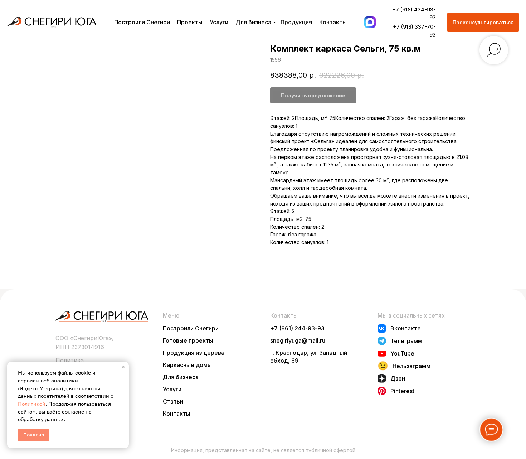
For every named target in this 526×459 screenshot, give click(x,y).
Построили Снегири (142, 22)
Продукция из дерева (193, 352)
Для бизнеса (253, 22)
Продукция (296, 22)
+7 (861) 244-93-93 (297, 328)
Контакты (333, 22)
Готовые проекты (188, 340)
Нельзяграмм (411, 365)
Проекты (190, 22)
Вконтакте (405, 328)
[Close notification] (123, 367)
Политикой (31, 404)
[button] (483, 22)
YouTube (402, 353)
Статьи (173, 401)
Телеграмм (406, 340)
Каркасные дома (187, 364)
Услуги (219, 22)
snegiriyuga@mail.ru (297, 340)
